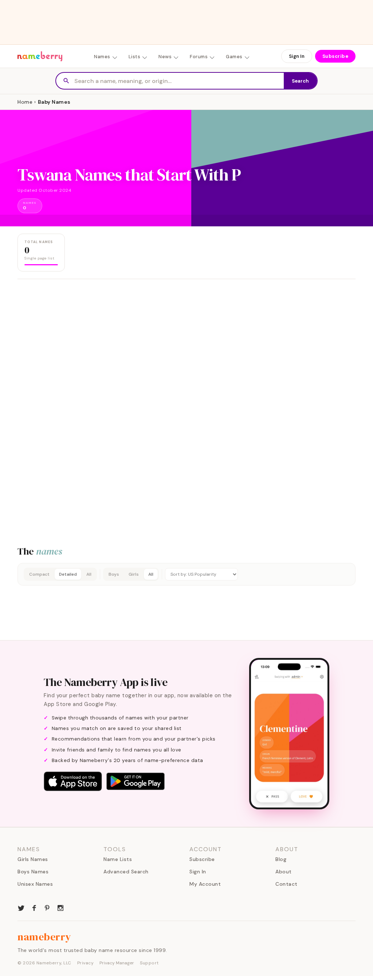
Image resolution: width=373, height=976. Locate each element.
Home (24, 102)
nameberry (44, 937)
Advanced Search (126, 871)
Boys (114, 574)
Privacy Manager (116, 963)
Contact (286, 884)
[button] (186, 574)
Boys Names (32, 871)
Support (149, 963)
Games (234, 56)
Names (102, 56)
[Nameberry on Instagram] (60, 907)
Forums (199, 56)
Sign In (297, 56)
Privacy (85, 963)
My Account (205, 884)
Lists (135, 56)
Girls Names (32, 859)
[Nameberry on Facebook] (34, 907)
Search (300, 81)
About (283, 871)
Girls (134, 574)
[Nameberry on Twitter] (21, 907)
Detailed (68, 574)
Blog (280, 859)
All (88, 574)
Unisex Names (35, 884)
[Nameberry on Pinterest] (47, 907)
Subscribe (335, 56)
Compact (39, 574)
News (165, 56)
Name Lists (117, 859)
